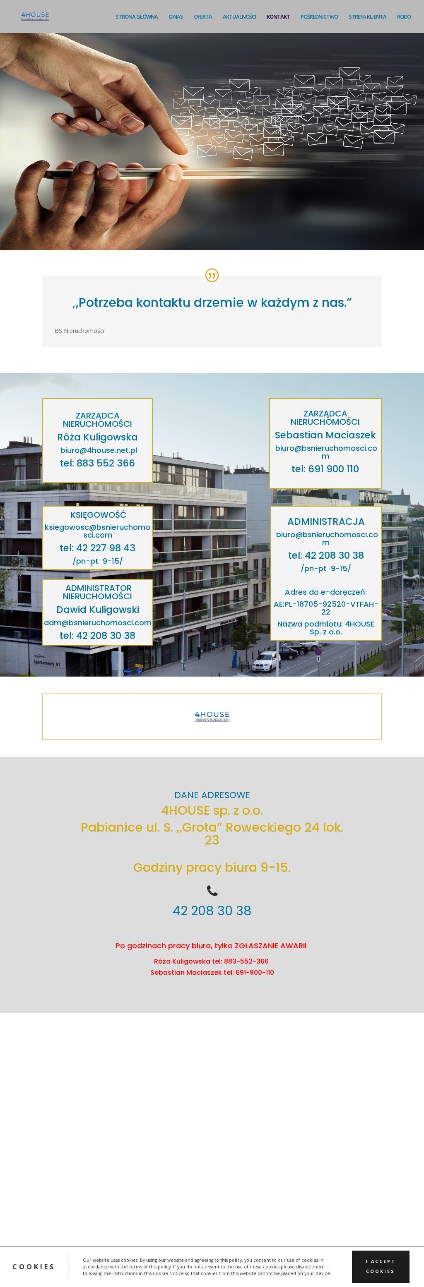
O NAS (176, 17)
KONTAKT (278, 17)
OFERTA (203, 17)
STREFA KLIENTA (367, 17)
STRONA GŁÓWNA (137, 17)
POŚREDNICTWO (319, 17)
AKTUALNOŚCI (239, 17)
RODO (404, 17)
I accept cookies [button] (381, 1266)
